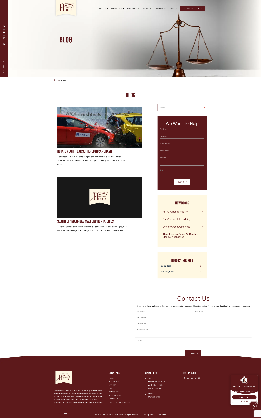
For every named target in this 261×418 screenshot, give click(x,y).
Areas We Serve (115, 395)
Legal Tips (166, 266)
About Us (102, 8)
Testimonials (147, 8)
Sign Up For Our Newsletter (119, 402)
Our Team (112, 385)
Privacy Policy (149, 415)
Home (56, 80)
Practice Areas (116, 8)
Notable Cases (114, 392)
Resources (159, 8)
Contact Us (173, 8)
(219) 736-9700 (192, 8)
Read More (60, 413)
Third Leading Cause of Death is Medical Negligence (180, 235)
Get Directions (155, 388)
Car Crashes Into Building (176, 219)
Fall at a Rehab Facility (175, 211)
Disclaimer (162, 415)
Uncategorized (168, 271)
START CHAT (244, 397)
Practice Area (114, 381)
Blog (110, 388)
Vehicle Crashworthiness (176, 226)
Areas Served (132, 8)
